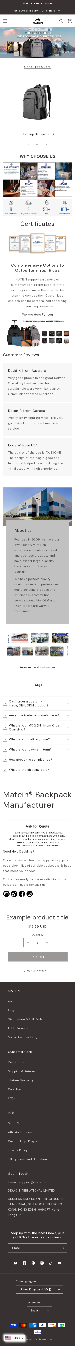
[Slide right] (46, 144)
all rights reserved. (44, 1339)
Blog (11, 1010)
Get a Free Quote (37, 67)
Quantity (37, 935)
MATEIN (32, 1339)
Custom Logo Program (24, 1141)
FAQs (11, 1098)
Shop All (14, 1123)
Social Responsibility (23, 1037)
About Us (14, 1001)
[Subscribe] (62, 1248)
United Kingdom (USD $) (35, 1289)
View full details (35, 971)
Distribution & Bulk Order (26, 1019)
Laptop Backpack (36, 134)
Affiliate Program (20, 1132)
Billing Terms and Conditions (28, 1159)
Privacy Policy (18, 1150)
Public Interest (18, 1028)
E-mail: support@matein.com (30, 1182)
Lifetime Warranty (21, 1080)
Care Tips (14, 1089)
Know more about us (35, 667)
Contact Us (16, 1062)
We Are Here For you (37, 315)
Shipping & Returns (21, 1071)
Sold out (37, 957)
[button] (5, 21)
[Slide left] (28, 144)
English (35, 1310)
